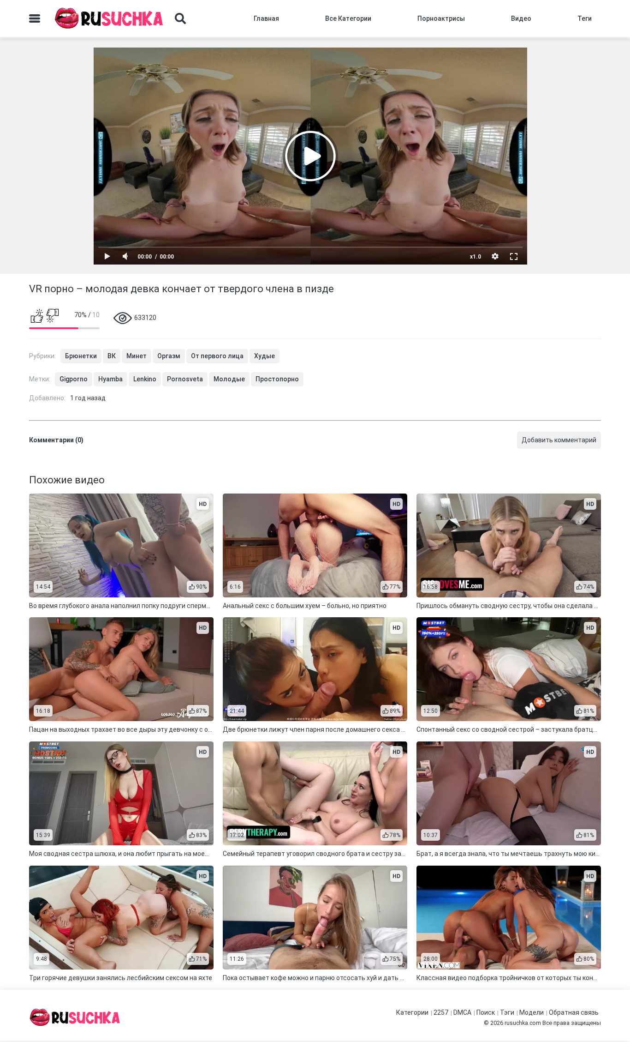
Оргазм (168, 356)
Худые (264, 356)
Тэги (507, 1012)
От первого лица (217, 356)
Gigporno (73, 379)
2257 (441, 1012)
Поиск (485, 1012)
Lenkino (144, 379)
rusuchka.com (523, 1022)
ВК (111, 356)
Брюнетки (81, 356)
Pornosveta (185, 379)
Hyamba (110, 379)
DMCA (462, 1012)
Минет (136, 356)
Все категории (348, 18)
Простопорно (277, 379)
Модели (531, 1012)
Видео (521, 18)
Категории (412, 1012)
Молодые (229, 379)
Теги (584, 18)
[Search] (180, 18)
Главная (266, 18)
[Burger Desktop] (34, 18)
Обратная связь (574, 1012)
